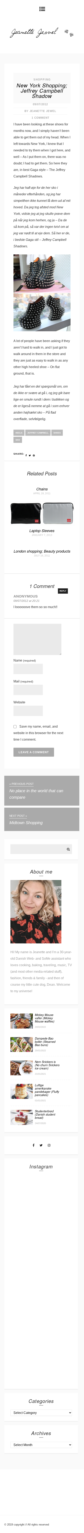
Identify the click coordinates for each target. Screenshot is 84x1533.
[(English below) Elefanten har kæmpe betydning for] (41, 1295)
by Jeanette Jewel (40, 111)
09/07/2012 (40, 104)
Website (19, 702)
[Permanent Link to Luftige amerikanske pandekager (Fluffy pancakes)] (21, 1098)
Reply (63, 591)
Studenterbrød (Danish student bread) (45, 1114)
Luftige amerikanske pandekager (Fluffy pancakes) (47, 1090)
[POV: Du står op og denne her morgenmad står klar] (41, 1330)
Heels (18, 433)
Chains (42, 488)
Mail (23, 681)
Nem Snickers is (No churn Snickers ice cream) (47, 1065)
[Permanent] (42, 525)
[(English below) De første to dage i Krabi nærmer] (41, 1364)
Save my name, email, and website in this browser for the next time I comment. (38, 733)
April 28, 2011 (42, 493)
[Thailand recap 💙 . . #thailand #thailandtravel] (41, 1261)
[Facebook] (33, 1145)
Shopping (42, 79)
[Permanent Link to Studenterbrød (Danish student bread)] (21, 1124)
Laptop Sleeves (41, 530)
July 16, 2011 (42, 555)
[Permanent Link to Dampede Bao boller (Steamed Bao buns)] (21, 1051)
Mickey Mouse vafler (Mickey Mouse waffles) (44, 1018)
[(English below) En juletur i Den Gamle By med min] (41, 1227)
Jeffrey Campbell (38, 433)
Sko (17, 440)
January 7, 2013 (42, 535)
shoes (57, 433)
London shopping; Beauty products (42, 551)
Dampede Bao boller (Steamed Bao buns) (45, 1041)
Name (24, 660)
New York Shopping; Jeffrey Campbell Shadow (42, 90)
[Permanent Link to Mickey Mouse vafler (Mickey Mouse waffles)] (21, 1027)
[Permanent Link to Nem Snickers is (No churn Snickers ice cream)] (21, 1074)
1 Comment (40, 117)
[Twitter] (41, 1145)
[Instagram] (49, 1145)
